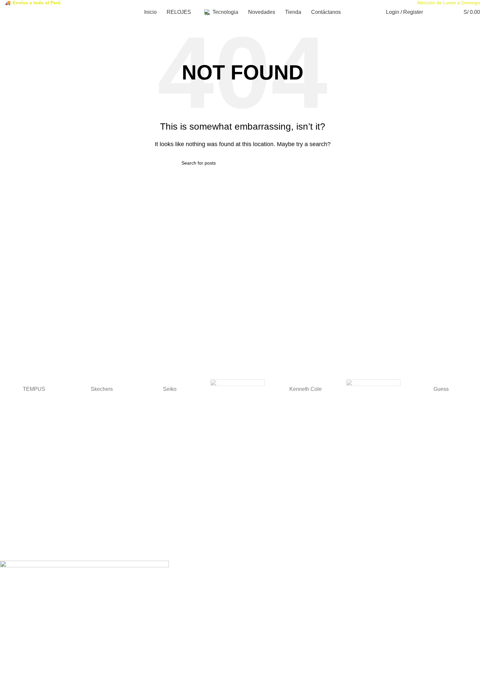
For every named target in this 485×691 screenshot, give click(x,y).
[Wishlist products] (444, 12)
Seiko (170, 389)
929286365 (12, 521)
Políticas (8, 495)
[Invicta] (373, 389)
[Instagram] (26, 550)
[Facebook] (8, 550)
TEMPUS (34, 389)
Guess (441, 389)
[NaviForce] (238, 389)
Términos (10, 469)
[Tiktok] (44, 550)
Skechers (102, 389)
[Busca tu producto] (432, 12)
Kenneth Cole (305, 389)
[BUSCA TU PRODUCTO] (300, 163)
